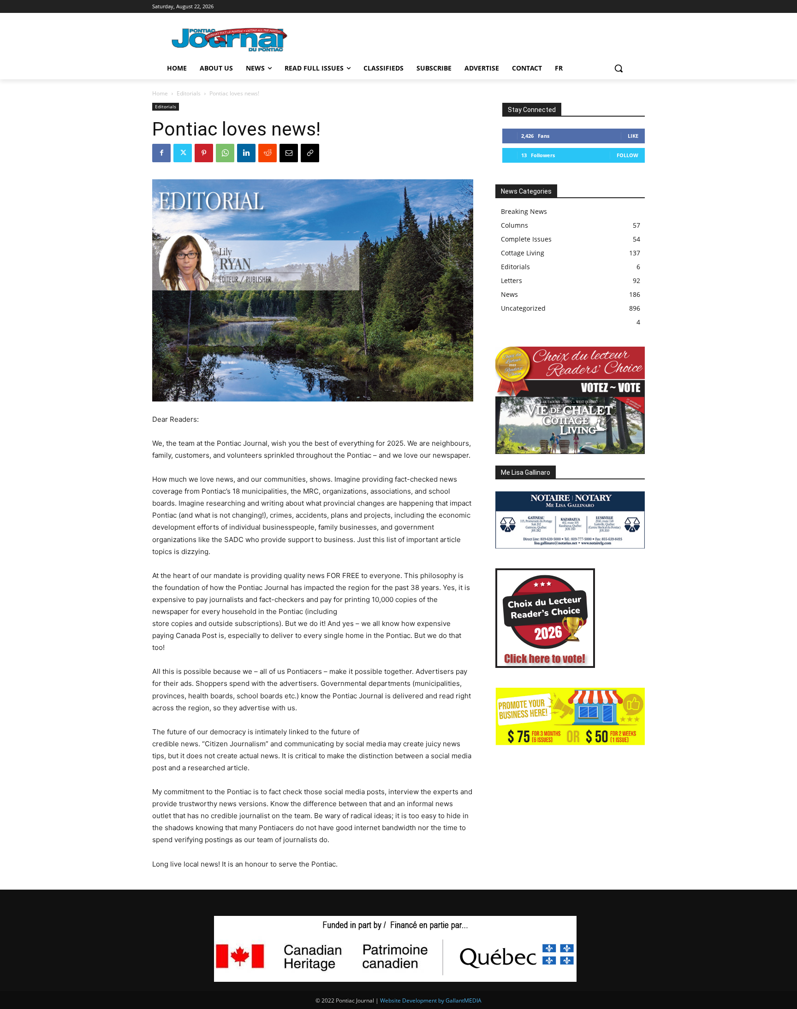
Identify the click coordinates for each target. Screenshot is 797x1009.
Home (160, 93)
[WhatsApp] (225, 153)
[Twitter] (182, 153)
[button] (618, 68)
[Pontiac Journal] (230, 39)
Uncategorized (523, 308)
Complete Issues (526, 239)
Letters (511, 280)
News (509, 294)
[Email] (289, 153)
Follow (627, 155)
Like (633, 135)
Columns (514, 225)
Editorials (189, 93)
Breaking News (524, 211)
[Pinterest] (204, 153)
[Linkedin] (246, 153)
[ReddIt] (267, 153)
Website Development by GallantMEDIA (431, 1000)
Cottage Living (522, 252)
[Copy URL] (310, 153)
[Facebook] (161, 153)
